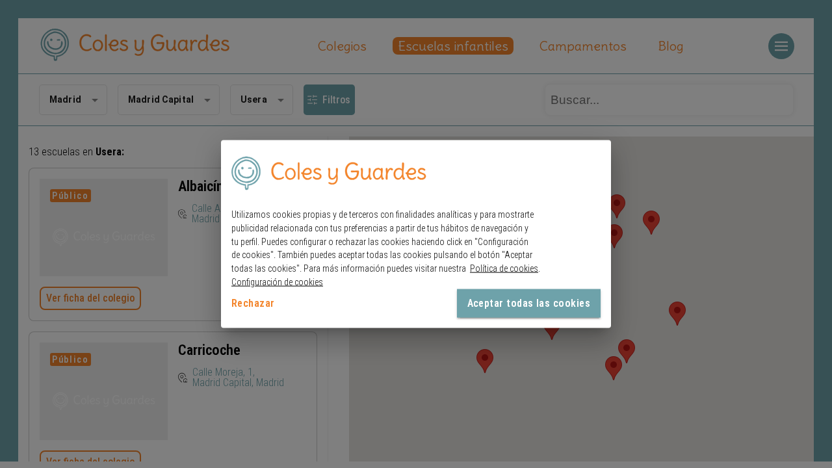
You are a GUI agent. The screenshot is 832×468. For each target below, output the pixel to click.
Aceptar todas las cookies (528, 302)
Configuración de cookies (277, 282)
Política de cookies (504, 268)
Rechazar (253, 302)
